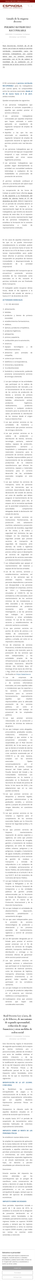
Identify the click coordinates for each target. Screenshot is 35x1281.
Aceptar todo (17, 1268)
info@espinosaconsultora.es (23, 1)
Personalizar (17, 1272)
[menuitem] (27, 6)
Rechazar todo (18, 1277)
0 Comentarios (18, 34)
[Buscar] (27, 6)
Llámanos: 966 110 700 (10, 1)
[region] (17, 1265)
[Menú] (31, 6)
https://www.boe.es (23, 674)
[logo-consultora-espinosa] (14, 6)
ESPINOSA (23, 37)
